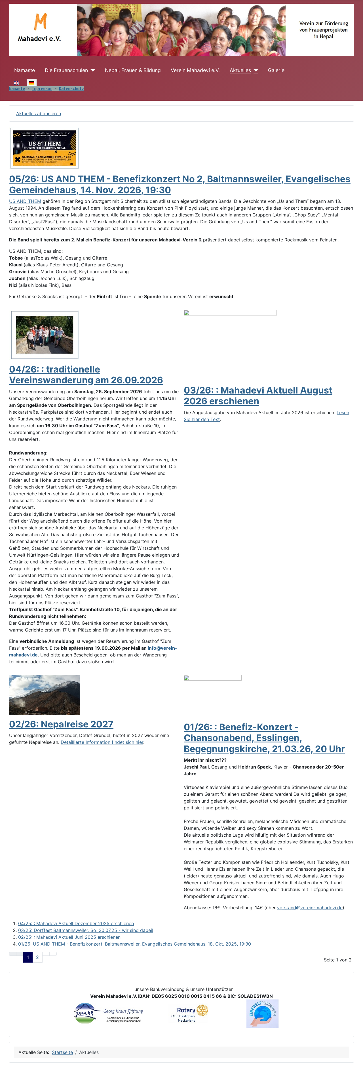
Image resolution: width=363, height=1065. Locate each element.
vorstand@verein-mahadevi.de (310, 907)
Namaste (24, 70)
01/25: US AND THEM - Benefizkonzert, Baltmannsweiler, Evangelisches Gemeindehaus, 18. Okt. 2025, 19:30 (134, 944)
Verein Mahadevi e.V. (195, 70)
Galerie (276, 70)
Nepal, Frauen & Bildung (133, 70)
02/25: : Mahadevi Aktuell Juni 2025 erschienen (69, 937)
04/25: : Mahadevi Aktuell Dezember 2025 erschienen (76, 923)
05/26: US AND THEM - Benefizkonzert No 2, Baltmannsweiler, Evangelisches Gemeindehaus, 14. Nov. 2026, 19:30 (180, 184)
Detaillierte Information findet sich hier (102, 742)
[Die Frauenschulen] (91, 70)
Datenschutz (71, 88)
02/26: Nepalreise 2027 (61, 724)
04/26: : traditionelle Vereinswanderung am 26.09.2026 (86, 375)
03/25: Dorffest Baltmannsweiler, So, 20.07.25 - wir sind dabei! (85, 930)
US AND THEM (25, 201)
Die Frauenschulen (66, 70)
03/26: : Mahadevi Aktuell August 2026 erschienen (258, 396)
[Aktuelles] (254, 70)
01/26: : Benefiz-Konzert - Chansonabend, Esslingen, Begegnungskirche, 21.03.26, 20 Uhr (264, 737)
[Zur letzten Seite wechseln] (53, 954)
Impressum (42, 88)
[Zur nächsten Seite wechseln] (46, 954)
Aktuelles (240, 70)
